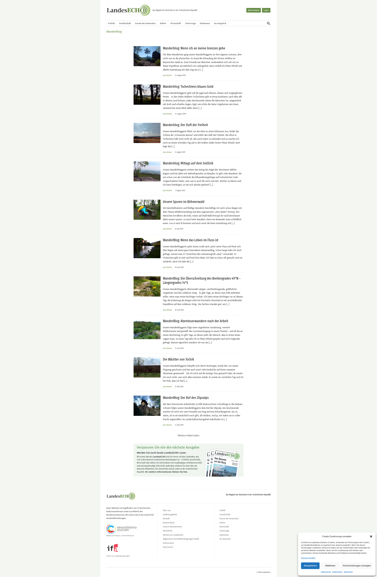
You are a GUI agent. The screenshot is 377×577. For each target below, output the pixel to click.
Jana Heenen (167, 75)
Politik (111, 23)
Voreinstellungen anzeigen (357, 565)
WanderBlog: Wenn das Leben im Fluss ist (190, 240)
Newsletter (168, 530)
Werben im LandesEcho (173, 534)
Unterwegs (190, 23)
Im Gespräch (220, 23)
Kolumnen (205, 23)
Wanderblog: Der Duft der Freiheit (185, 125)
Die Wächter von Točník (178, 359)
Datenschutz (326, 572)
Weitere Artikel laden (188, 435)
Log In (266, 10)
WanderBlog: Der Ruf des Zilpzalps (186, 398)
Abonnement (253, 10)
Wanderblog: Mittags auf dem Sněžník (188, 163)
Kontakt (166, 518)
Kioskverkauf (168, 522)
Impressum (348, 572)
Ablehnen (330, 565)
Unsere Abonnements (172, 526)
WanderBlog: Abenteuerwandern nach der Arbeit (195, 321)
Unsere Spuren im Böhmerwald (183, 202)
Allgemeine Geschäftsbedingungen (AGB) (181, 538)
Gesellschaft (125, 23)
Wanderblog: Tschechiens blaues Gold (188, 86)
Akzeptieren (310, 565)
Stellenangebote (170, 514)
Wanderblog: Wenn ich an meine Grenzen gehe (194, 48)
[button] (371, 536)
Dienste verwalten (308, 558)
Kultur (163, 23)
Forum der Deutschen (145, 23)
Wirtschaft (175, 23)
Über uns (167, 510)
